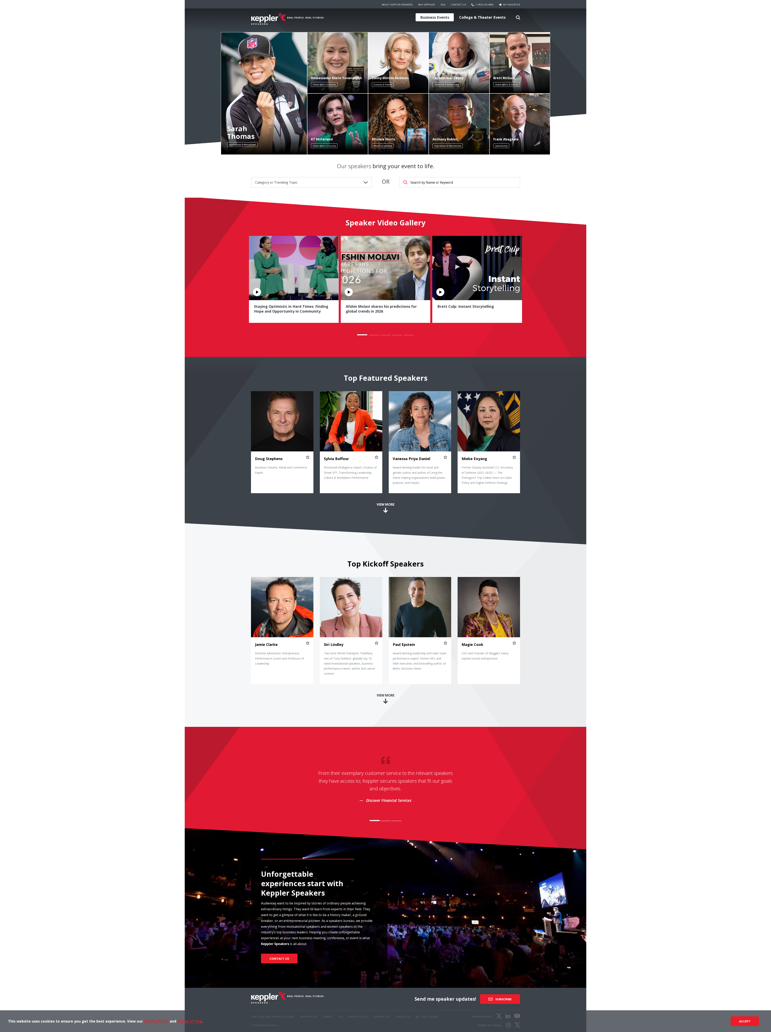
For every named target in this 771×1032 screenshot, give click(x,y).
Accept (745, 1021)
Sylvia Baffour (336, 458)
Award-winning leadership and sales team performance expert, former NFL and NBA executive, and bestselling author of (420, 661)
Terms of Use (189, 1021)
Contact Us (458, 4)
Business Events (434, 17)
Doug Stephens (268, 458)
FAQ (443, 4)
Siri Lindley (333, 644)
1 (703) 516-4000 (484, 4)
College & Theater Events (482, 17)
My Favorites (511, 4)
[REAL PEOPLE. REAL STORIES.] (268, 19)
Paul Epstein (404, 644)
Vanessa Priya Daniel (411, 458)
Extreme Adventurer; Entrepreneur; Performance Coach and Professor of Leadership (279, 658)
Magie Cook (472, 644)
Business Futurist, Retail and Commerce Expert (281, 469)
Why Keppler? (426, 4)
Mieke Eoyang (474, 458)
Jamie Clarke (266, 644)
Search (518, 19)
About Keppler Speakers (397, 4)
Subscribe (503, 999)
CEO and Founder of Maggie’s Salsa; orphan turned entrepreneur (485, 656)
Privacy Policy (156, 1021)
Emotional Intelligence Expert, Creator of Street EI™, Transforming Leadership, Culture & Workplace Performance (350, 472)
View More (385, 504)
